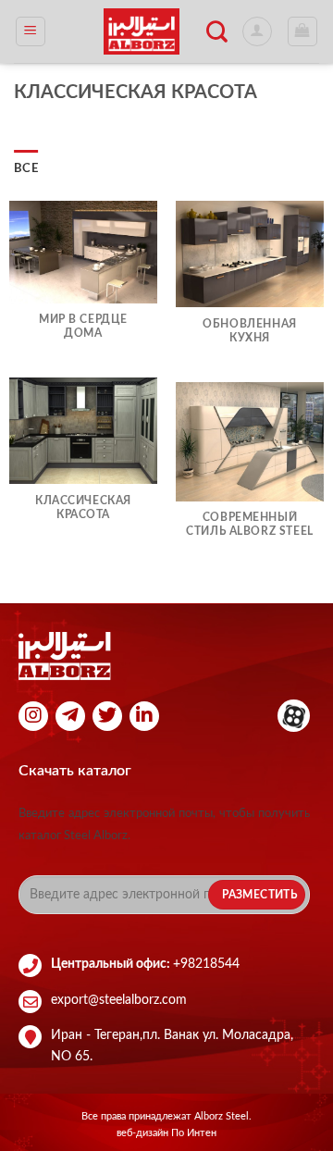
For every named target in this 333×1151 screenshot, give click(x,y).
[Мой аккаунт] (257, 31)
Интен (201, 1133)
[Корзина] (303, 31)
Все (26, 168)
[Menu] (31, 31)
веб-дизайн (144, 1133)
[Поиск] (217, 31)
